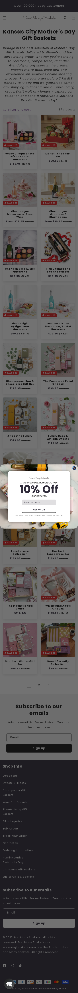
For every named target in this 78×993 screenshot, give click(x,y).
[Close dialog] (74, 468)
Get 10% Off (39, 509)
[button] (9, 984)
